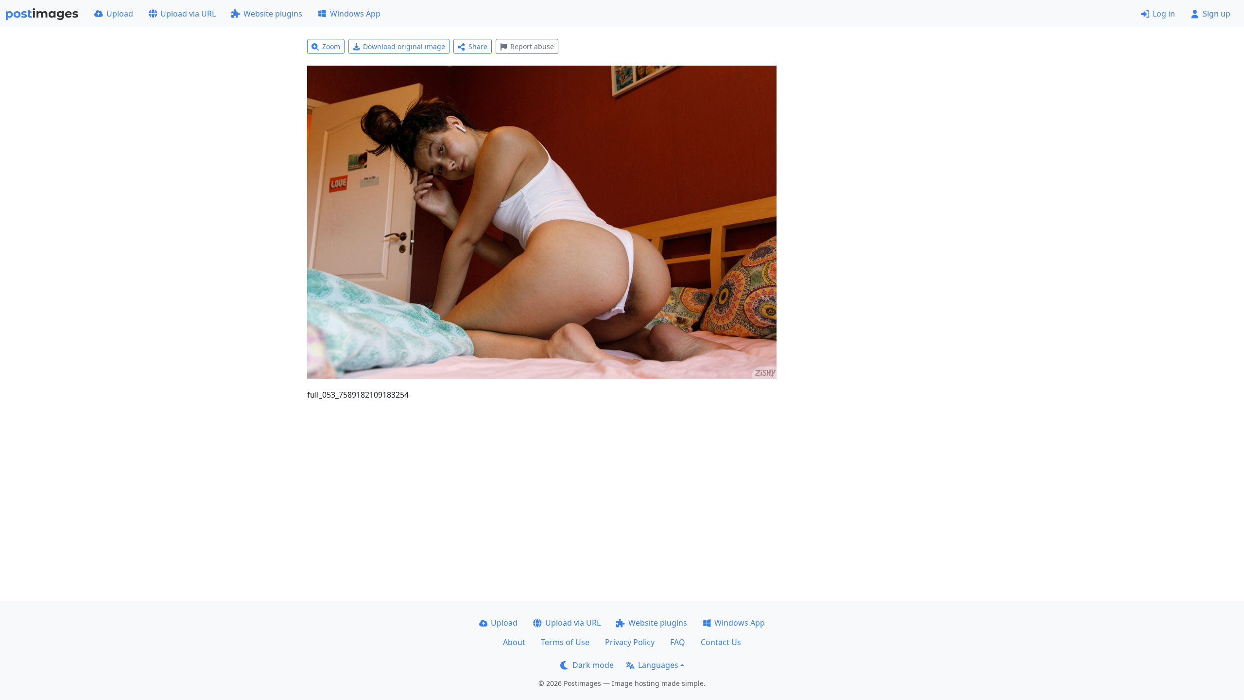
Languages (658, 665)
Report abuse (532, 46)
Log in (1164, 13)
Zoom (331, 46)
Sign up (1216, 13)
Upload (119, 13)
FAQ (677, 642)
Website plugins (272, 13)
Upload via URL (188, 13)
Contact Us (721, 642)
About (514, 642)
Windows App (355, 13)
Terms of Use (565, 642)
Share (477, 46)
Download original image (404, 46)
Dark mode (593, 665)
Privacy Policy (630, 642)
